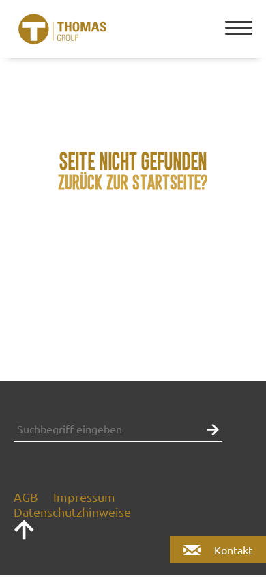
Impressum (84, 496)
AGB (26, 496)
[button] (209, 428)
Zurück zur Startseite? (133, 182)
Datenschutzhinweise (72, 512)
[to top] (24, 536)
